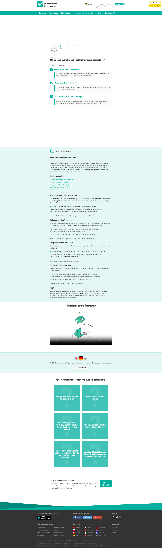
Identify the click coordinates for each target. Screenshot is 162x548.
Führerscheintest (41, 527)
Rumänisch (102, 527)
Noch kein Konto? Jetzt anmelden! (105, 9)
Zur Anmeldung (81, 367)
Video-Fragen (40, 535)
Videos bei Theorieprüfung (44, 532)
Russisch (78, 530)
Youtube (120, 517)
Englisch (78, 527)
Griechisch (101, 532)
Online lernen (66, 13)
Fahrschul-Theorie (59, 535)
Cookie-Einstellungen (87, 541)
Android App (115, 527)
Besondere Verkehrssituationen (70, 46)
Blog (99, 13)
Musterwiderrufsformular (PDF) (63, 541)
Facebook (113, 517)
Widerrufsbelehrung (49, 541)
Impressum (78, 541)
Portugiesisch (90, 530)
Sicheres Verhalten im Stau (59, 187)
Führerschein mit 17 (59, 527)
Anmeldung (53, 13)
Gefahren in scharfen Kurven (60, 182)
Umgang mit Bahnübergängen (60, 185)
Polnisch (89, 535)
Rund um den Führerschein (84, 13)
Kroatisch (101, 530)
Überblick (42, 13)
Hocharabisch (102, 535)
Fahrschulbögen (58, 532)
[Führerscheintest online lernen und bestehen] (47, 4)
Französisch (90, 532)
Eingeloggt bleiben (103, 7)
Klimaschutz (109, 13)
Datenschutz (40, 541)
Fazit (52, 190)
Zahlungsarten (115, 530)
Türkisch (78, 532)
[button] (77, 517)
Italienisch (89, 527)
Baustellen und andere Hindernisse (62, 180)
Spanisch (78, 535)
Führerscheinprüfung (42, 530)
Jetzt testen (105, 483)
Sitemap (114, 532)
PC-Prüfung (57, 530)
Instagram (116, 517)
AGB (73, 541)
